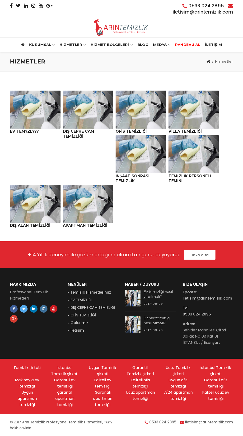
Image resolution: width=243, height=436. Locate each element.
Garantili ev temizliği (64, 383)
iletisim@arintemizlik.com (203, 12)
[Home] (208, 61)
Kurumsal (40, 44)
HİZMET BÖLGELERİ (110, 44)
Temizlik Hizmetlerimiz (90, 292)
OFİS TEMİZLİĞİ (83, 315)
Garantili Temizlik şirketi (140, 371)
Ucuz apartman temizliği (140, 395)
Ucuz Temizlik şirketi (178, 371)
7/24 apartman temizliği (178, 395)
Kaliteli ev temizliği (102, 383)
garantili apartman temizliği (65, 398)
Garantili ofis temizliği (215, 383)
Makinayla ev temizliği (27, 383)
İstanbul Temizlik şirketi (64, 371)
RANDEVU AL (187, 44)
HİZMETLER (71, 44)
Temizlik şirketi (27, 367)
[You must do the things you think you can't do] (132, 298)
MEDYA (160, 44)
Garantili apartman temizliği (102, 398)
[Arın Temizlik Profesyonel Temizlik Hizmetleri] (121, 27)
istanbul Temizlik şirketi (216, 371)
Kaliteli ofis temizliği (140, 383)
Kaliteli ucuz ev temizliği (215, 395)
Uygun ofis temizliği (177, 383)
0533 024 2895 (206, 6)
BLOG (142, 44)
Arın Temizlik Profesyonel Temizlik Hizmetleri (62, 422)
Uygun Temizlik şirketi (102, 371)
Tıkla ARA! (200, 255)
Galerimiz (79, 322)
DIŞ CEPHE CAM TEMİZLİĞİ (92, 307)
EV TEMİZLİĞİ (81, 299)
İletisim (77, 330)
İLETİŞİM (213, 44)
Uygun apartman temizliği (27, 398)
